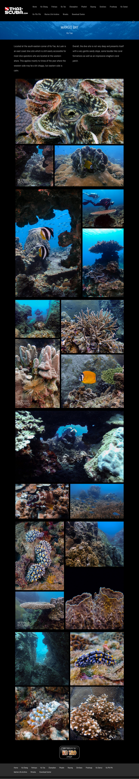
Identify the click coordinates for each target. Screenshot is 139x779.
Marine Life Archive (52, 14)
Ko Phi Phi (37, 14)
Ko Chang (44, 7)
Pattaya (54, 7)
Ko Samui (124, 7)
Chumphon (74, 7)
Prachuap (113, 7)
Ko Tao (63, 7)
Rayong (93, 7)
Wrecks (65, 14)
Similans (103, 7)
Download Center (78, 14)
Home (35, 7)
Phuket (84, 7)
